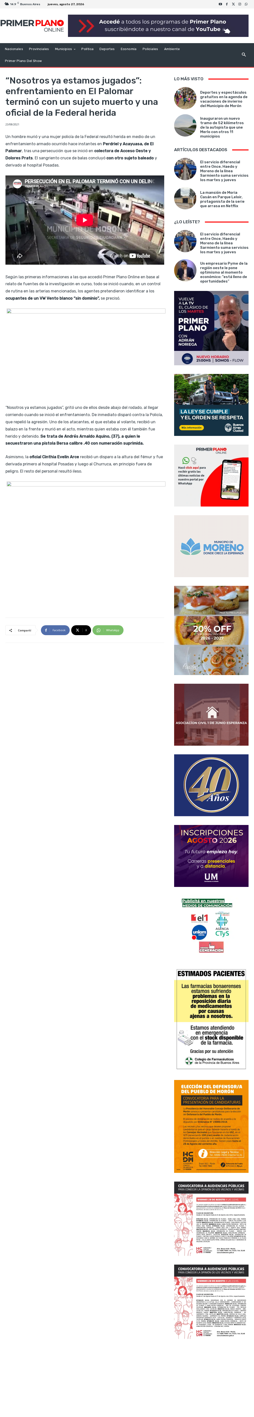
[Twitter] (233, 4)
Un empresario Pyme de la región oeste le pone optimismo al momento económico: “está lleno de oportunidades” (224, 272)
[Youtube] (220, 4)
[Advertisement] (211, 1379)
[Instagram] (240, 4)
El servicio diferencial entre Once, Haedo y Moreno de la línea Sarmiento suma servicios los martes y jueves (224, 171)
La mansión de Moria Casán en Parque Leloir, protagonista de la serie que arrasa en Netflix (222, 199)
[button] (244, 55)
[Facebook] (227, 4)
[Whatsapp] (246, 4)
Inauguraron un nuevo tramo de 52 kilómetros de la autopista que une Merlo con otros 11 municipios (222, 127)
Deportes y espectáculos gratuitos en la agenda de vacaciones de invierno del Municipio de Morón (224, 99)
